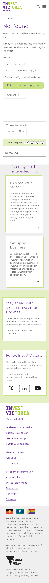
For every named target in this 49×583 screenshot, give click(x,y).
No (23, 131)
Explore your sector (17, 433)
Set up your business (18, 444)
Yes (12, 131)
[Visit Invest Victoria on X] (11, 388)
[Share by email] (32, 142)
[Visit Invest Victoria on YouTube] (38, 388)
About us (11, 458)
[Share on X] (37, 142)
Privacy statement (16, 482)
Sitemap (11, 499)
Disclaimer (12, 488)
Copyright (11, 493)
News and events (16, 452)
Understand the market (19, 427)
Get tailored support (17, 438)
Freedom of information (19, 471)
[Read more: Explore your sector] (24, 227)
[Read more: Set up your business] (24, 281)
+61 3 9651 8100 (14, 419)
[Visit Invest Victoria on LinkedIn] (24, 388)
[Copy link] (26, 142)
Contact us (12, 463)
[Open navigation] (44, 6)
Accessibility (13, 477)
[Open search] (38, 6)
